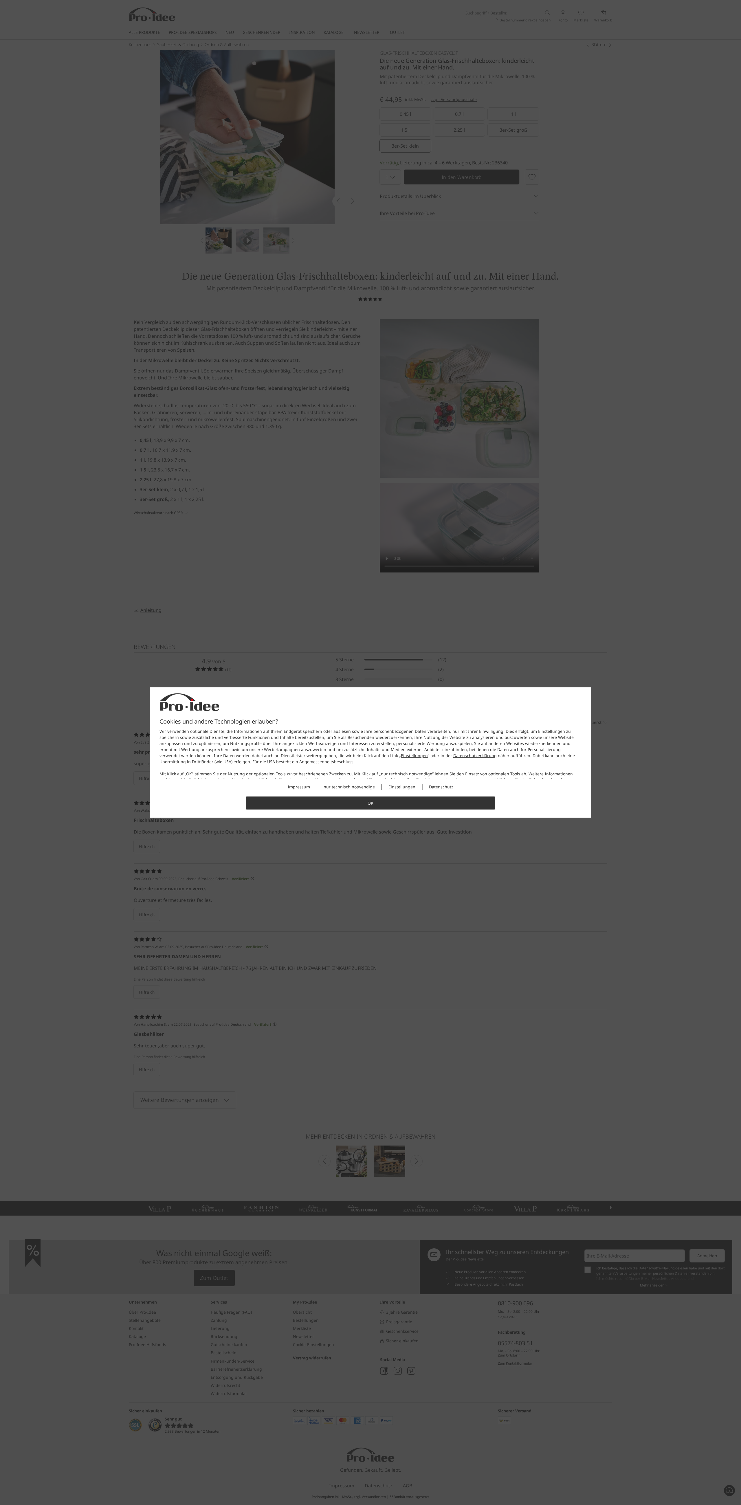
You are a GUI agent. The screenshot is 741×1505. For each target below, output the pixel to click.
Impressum (299, 787)
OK (189, 774)
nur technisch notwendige (406, 774)
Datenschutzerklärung (475, 755)
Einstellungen (414, 755)
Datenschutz (441, 787)
